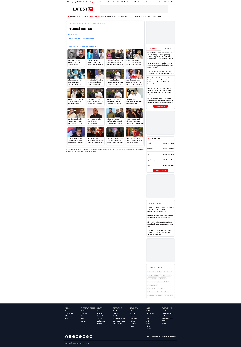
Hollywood (84, 313)
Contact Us (165, 337)
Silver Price (164, 292)
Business (148, 316)
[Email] (91, 336)
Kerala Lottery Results (155, 295)
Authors (132, 311)
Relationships (117, 323)
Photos (148, 323)
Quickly (73, 16)
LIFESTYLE (152, 16)
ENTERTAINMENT (141, 16)
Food (115, 311)
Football (100, 313)
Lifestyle (117, 308)
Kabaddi (100, 316)
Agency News (134, 318)
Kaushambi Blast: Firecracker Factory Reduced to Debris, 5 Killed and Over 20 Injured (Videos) (148, 2)
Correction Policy (167, 313)
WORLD (114, 16)
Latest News (153, 48)
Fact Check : (167, 308)
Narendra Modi (153, 292)
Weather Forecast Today (156, 288)
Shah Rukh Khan (154, 275)
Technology (150, 313)
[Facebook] (66, 336)
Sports (100, 308)
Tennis (99, 318)
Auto (147, 318)
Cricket (99, 311)
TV (82, 316)
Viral (147, 321)
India (67, 308)
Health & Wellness (119, 318)
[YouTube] (77, 336)
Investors (173, 337)
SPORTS (131, 16)
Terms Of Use (156, 337)
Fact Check (167, 272)
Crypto (103, 16)
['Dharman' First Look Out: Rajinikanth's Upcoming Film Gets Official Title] (76, 74)
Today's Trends (160, 170)
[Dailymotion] (73, 336)
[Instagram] (80, 336)
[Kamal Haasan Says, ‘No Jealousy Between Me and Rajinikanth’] (76, 93)
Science (132, 316)
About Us (165, 311)
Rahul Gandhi (153, 285)
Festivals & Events (119, 321)
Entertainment (88, 308)
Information (69, 313)
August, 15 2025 (72, 34)
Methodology (166, 316)
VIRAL (159, 16)
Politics (67, 311)
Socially (82, 16)
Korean (83, 321)
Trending (93, 16)
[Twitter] (70, 336)
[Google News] (87, 336)
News (67, 318)
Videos (148, 326)
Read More (160, 106)
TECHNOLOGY (123, 16)
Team (164, 323)
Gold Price (162, 278)
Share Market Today (155, 272)
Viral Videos (152, 278)
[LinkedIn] (84, 336)
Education (68, 316)
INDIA (109, 16)
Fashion (116, 316)
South (83, 318)
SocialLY (148, 329)
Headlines (134, 308)
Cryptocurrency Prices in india (158, 282)
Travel (115, 313)
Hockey (99, 323)
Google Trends (155, 138)
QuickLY (132, 321)
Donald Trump (165, 275)
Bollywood (84, 311)
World (148, 311)
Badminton (101, 321)
